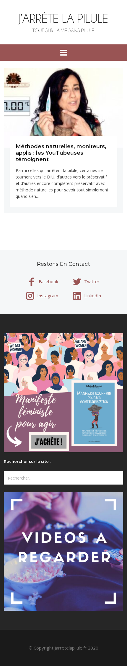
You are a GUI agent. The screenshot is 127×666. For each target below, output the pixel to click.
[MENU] (64, 52)
